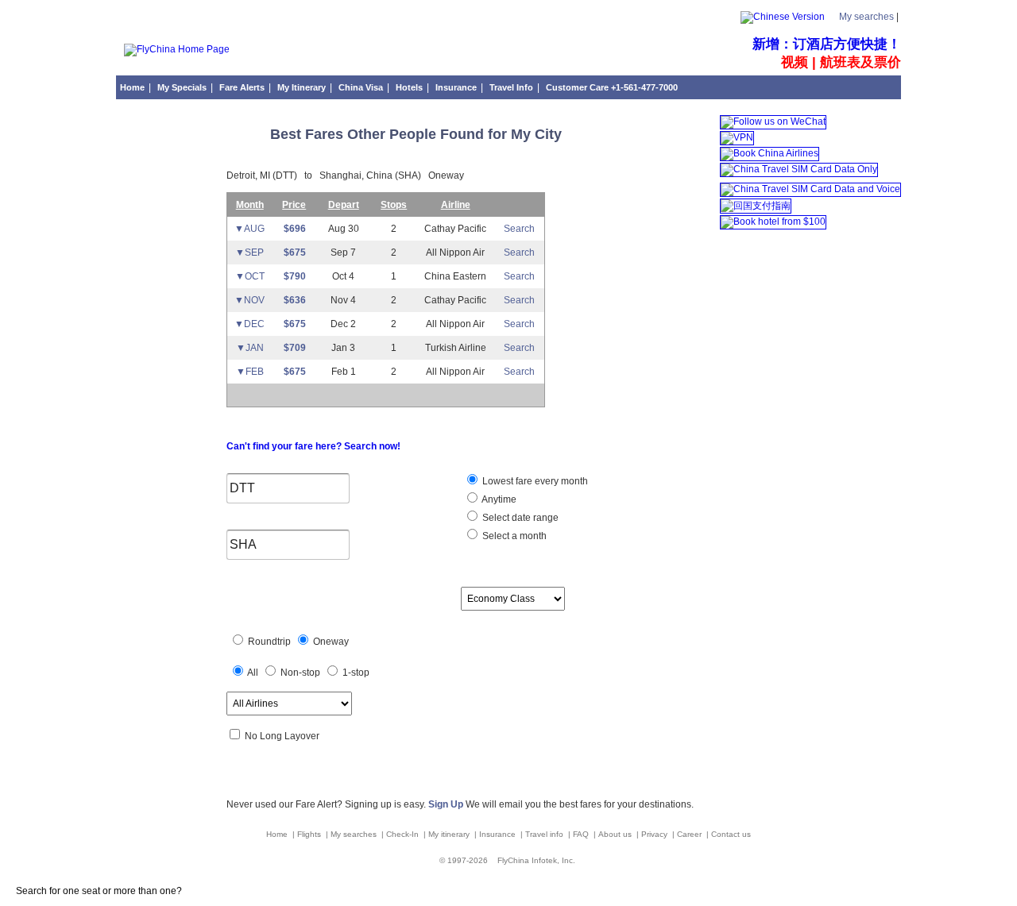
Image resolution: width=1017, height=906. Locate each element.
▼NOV (249, 300)
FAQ (582, 834)
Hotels (409, 87)
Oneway (330, 641)
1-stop (354, 672)
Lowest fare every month (534, 481)
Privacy (655, 834)
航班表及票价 (860, 62)
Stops (394, 204)
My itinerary (450, 834)
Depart (343, 204)
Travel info (545, 834)
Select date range (519, 517)
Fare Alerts (242, 87)
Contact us (731, 834)
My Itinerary (301, 87)
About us (616, 834)
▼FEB (250, 371)
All (252, 672)
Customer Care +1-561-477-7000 (612, 87)
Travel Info (511, 87)
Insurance (456, 87)
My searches (866, 16)
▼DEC (249, 324)
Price (294, 204)
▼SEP (249, 252)
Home (132, 87)
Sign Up (445, 804)
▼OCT (250, 276)
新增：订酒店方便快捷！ (826, 44)
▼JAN (250, 347)
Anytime (498, 499)
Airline (455, 204)
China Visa (360, 87)
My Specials (182, 87)
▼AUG (249, 228)
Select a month (513, 536)
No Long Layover (280, 736)
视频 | (800, 62)
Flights (310, 834)
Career (690, 834)
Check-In (403, 834)
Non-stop (299, 672)
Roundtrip (268, 641)
